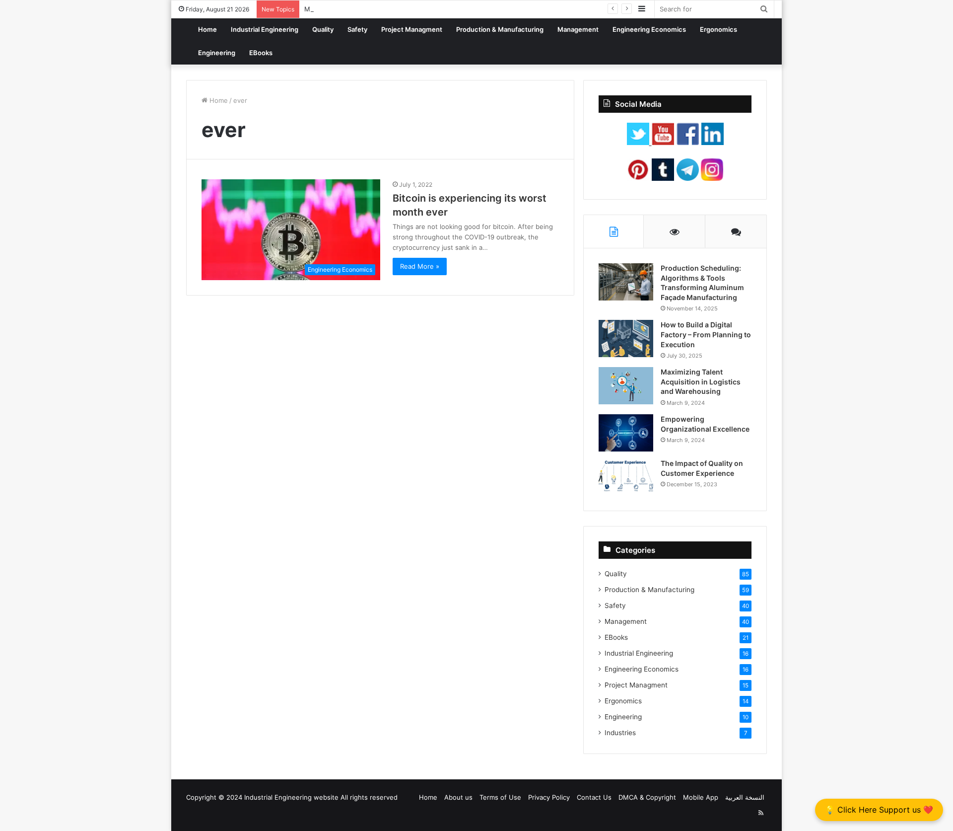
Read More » (419, 266)
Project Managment (411, 29)
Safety (357, 29)
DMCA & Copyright (647, 797)
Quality (323, 29)
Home (207, 29)
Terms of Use (500, 797)
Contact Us (594, 797)
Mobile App (700, 797)
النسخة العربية (744, 797)
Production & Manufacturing (500, 29)
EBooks (260, 53)
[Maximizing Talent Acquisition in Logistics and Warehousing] (626, 385)
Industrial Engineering (264, 29)
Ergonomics (718, 29)
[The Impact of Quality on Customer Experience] (626, 477)
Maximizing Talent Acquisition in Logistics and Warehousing (701, 381)
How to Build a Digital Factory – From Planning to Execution (706, 334)
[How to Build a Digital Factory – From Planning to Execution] (626, 338)
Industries (620, 733)
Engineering (216, 53)
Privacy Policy (549, 797)
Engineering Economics (649, 29)
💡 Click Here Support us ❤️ (879, 810)
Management (578, 29)
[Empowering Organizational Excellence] (626, 433)
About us (458, 797)
